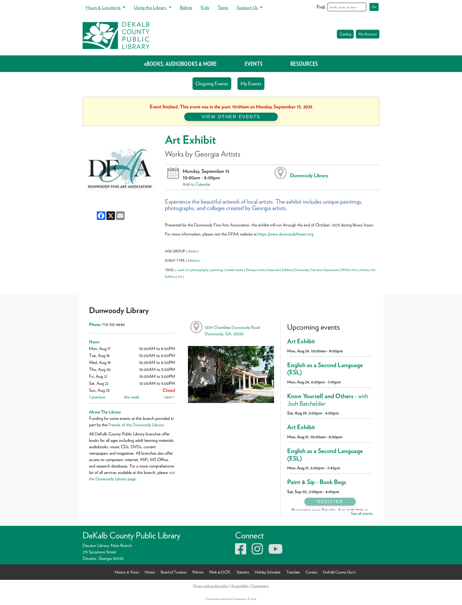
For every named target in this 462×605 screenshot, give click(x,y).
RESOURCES (304, 63)
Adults (192, 251)
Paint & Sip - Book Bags (316, 482)
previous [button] (98, 396)
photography (200, 270)
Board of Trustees (174, 572)
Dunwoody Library (309, 175)
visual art (183, 270)
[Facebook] (240, 552)
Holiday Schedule (267, 572)
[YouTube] (275, 552)
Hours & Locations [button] (103, 7)
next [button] (168, 396)
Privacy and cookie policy (211, 586)
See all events (362, 513)
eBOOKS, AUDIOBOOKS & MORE (180, 63)
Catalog (345, 34)
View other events (231, 116)
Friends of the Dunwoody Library (135, 424)
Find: (321, 7)
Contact (311, 572)
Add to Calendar (196, 184)
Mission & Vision (127, 572)
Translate (293, 572)
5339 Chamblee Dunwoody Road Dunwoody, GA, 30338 (232, 330)
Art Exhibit (301, 341)
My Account (368, 34)
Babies (186, 7)
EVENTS (254, 63)
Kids (205, 7)
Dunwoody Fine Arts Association (316, 270)
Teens (223, 7)
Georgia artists (255, 270)
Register (330, 501)
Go (374, 7)
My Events (251, 84)
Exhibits (193, 260)
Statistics (243, 572)
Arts (355, 270)
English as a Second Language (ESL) (325, 368)
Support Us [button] (248, 7)
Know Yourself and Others (327, 399)
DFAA (345, 270)
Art (180, 277)
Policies (197, 572)
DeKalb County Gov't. (339, 572)
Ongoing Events (211, 84)
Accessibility (240, 586)
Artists (364, 270)
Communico (260, 586)
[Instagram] (257, 552)
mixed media (234, 270)
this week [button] (131, 396)
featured (273, 270)
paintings (217, 270)
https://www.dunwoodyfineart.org (285, 234)
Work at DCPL (220, 572)
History (150, 572)
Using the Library (150, 7)
